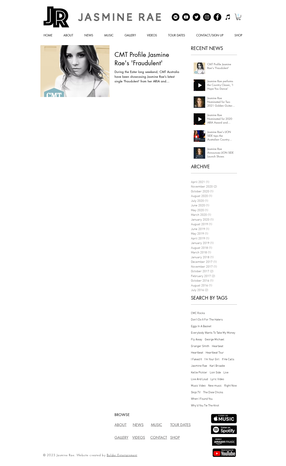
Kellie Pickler (199, 372)
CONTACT (158, 437)
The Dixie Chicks (213, 392)
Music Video (198, 386)
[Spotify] (175, 17)
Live (225, 372)
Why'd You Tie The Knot (205, 405)
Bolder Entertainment (122, 455)
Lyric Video (217, 379)
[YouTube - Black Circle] (186, 17)
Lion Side (215, 372)
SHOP (175, 437)
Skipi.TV (196, 392)
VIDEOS (138, 437)
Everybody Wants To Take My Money (213, 333)
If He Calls (228, 359)
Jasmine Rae (199, 366)
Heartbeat (197, 353)
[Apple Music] (228, 17)
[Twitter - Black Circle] (196, 17)
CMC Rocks (198, 313)
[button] (238, 17)
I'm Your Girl (211, 359)
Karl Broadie (217, 366)
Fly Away (196, 339)
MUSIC (156, 425)
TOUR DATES (180, 425)
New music (215, 386)
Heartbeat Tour (215, 353)
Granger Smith (200, 346)
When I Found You (202, 399)
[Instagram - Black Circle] (207, 17)
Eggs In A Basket (201, 326)
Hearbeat (217, 346)
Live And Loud (199, 379)
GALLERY (121, 437)
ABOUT (120, 425)
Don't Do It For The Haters (207, 320)
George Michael (214, 339)
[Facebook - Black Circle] (217, 17)
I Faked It (196, 359)
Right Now (230, 386)
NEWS (138, 425)
